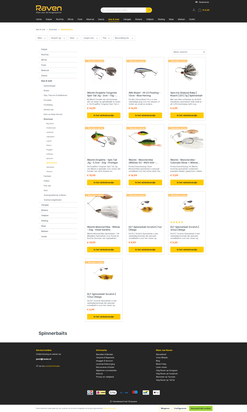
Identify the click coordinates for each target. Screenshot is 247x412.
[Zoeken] (149, 10)
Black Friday (161, 364)
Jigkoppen (50, 137)
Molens (44, 210)
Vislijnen (45, 215)
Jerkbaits (50, 132)
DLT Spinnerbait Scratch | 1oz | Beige (145, 228)
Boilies (46, 90)
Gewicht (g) (56, 38)
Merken (44, 231)
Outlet (44, 236)
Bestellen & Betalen (104, 354)
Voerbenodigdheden (53, 200)
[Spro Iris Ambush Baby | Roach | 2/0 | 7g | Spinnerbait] (187, 72)
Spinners (49, 158)
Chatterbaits (51, 128)
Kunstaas (48, 119)
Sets (46, 190)
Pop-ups (47, 186)
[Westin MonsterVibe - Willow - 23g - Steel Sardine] (103, 206)
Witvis (44, 60)
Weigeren (165, 408)
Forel (43, 65)
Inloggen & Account (104, 361)
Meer (43, 226)
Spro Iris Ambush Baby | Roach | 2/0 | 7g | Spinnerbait (186, 94)
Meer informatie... (110, 408)
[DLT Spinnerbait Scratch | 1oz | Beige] (145, 206)
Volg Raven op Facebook (167, 373)
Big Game (50, 123)
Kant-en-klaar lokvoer (53, 114)
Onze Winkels (162, 357)
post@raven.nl (43, 359)
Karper (44, 49)
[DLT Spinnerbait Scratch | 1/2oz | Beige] (103, 273)
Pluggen (49, 150)
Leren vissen (161, 367)
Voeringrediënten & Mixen (55, 195)
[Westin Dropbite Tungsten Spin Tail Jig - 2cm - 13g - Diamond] (103, 72)
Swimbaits (50, 167)
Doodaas (47, 100)
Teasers (49, 171)
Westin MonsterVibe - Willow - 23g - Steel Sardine (103, 228)
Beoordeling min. (122, 38)
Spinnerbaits (51, 163)
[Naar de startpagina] (49, 9)
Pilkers (49, 145)
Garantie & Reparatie (105, 357)
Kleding (44, 220)
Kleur (72, 38)
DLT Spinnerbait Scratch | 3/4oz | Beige (184, 228)
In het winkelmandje (104, 115)
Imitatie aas (49, 109)
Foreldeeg (48, 105)
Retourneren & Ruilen (105, 367)
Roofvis (45, 54)
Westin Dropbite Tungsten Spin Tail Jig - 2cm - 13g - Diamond (102, 94)
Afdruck (99, 373)
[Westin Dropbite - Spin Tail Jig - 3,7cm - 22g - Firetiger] (103, 139)
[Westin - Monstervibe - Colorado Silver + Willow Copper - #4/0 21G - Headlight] (187, 139)
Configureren (180, 408)
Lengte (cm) (89, 38)
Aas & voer (46, 81)
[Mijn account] (194, 10)
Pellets (47, 181)
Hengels (45, 205)
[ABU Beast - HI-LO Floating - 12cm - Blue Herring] (145, 72)
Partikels (47, 176)
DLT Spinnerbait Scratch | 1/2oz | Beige (101, 295)
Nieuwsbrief (161, 354)
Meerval (45, 70)
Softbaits (49, 154)
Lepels (49, 141)
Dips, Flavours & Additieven (55, 95)
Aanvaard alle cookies (201, 408)
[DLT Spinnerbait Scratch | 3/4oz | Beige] (187, 206)
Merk (40, 38)
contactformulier (52, 366)
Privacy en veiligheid (105, 377)
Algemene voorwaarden (106, 370)
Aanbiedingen (50, 86)
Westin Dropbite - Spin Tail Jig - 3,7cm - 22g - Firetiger (102, 161)
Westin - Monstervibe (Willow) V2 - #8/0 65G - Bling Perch (142, 161)
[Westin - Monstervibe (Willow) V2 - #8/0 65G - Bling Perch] (145, 139)
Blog (158, 361)
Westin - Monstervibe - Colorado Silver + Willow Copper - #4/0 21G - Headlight (184, 161)
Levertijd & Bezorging (105, 364)
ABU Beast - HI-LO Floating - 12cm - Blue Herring (144, 94)
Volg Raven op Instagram (166, 370)
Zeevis (44, 75)
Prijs (105, 38)
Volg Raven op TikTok (165, 380)
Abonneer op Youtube (165, 377)
